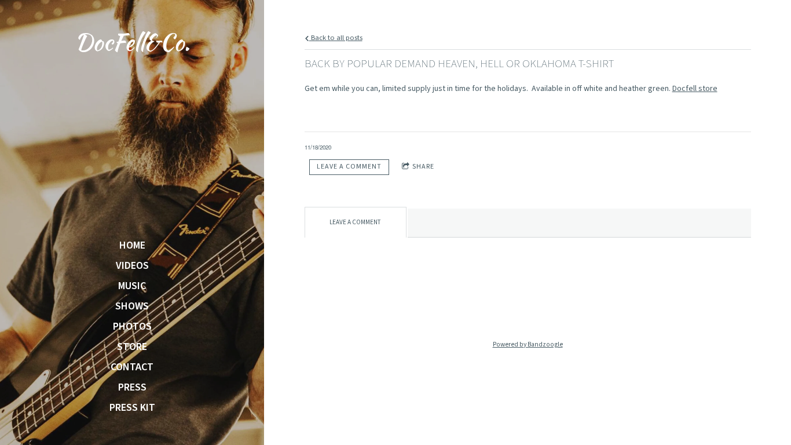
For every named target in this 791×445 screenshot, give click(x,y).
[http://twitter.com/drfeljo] (564, 306)
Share (423, 167)
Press (132, 387)
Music (132, 286)
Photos (132, 327)
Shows (132, 306)
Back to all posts (335, 37)
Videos (132, 266)
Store (132, 347)
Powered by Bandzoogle (528, 344)
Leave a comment (349, 167)
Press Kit (132, 408)
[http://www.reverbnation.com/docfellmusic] (601, 306)
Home (132, 245)
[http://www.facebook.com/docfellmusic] (527, 306)
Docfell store (694, 88)
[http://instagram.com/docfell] (490, 306)
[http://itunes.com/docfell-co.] (453, 306)
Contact (132, 367)
